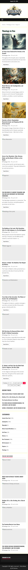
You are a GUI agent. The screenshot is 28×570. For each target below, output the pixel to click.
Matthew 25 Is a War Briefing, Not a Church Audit (13, 397)
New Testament (5, 439)
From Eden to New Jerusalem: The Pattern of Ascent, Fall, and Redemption (14, 287)
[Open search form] (25, 19)
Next (18, 385)
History (4, 436)
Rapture (4, 446)
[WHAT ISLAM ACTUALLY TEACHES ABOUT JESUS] (14, 467)
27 (8, 385)
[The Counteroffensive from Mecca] (14, 514)
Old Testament (5, 443)
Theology (4, 450)
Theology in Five (6, 55)
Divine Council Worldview (8, 429)
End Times (4, 432)
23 (15, 383)
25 (21, 383)
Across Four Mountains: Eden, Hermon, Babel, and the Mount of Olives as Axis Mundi (14, 146)
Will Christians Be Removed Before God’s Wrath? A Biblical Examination (14, 321)
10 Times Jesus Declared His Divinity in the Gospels (14, 42)
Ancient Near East (6, 418)
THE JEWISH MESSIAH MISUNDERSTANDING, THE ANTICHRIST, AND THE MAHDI (13, 547)
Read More (6, 65)
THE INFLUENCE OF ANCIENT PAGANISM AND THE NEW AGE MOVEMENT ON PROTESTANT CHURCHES (14, 182)
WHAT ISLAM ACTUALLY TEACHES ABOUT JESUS (13, 394)
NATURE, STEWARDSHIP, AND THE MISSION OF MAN (13, 408)
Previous (5, 383)
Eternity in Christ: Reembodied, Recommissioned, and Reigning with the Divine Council (14, 110)
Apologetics (5, 421)
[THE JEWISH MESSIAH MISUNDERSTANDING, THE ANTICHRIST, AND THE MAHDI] (14, 536)
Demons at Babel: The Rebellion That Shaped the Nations (14, 253)
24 (18, 383)
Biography (4, 425)
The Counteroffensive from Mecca (10, 400)
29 (15, 385)
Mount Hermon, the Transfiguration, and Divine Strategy (14, 76)
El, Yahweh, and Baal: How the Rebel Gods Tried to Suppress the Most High (14, 356)
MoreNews (23, 566)
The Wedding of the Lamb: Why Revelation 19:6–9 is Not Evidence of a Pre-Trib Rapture (14, 218)
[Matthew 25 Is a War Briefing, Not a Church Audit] (14, 491)
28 (11, 385)
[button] (2, 19)
